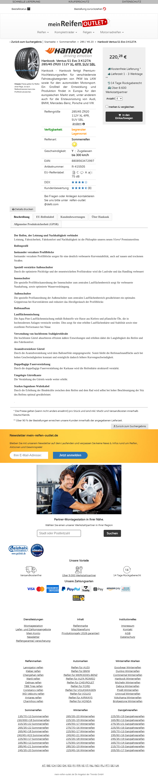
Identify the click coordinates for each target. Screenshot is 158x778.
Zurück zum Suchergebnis (26, 41)
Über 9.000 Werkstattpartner (79, 575)
